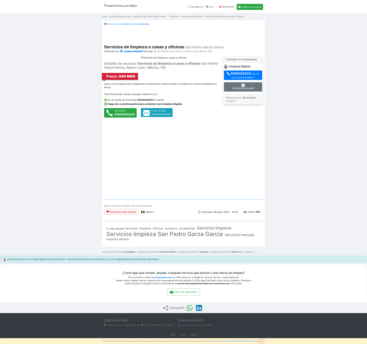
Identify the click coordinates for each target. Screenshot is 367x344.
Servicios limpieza (214, 228)
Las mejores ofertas (189, 325)
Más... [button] (211, 6)
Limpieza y (249, 252)
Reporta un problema (163, 325)
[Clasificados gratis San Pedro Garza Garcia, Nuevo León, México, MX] (120, 7)
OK (261, 341)
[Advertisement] (183, 34)
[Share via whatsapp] (189, 308)
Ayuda (146, 325)
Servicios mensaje (239, 235)
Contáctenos (133, 325)
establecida (187, 228)
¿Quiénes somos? (114, 325)
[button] (227, 7)
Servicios (131, 228)
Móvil (172, 334)
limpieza (145, 228)
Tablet (182, 334)
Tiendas (196, 6)
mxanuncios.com (163, 277)
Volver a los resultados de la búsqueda (128, 23)
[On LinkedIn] (199, 308)
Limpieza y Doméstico (119, 252)
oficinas (158, 228)
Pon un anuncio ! (186, 292)
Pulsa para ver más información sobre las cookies (238, 341)
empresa (171, 228)
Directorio (208, 325)
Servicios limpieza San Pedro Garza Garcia (164, 233)
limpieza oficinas (117, 239)
